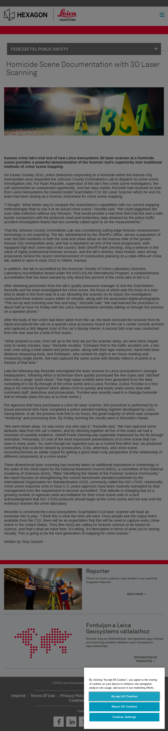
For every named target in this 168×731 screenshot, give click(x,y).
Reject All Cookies (124, 706)
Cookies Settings (124, 717)
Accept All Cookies (124, 696)
